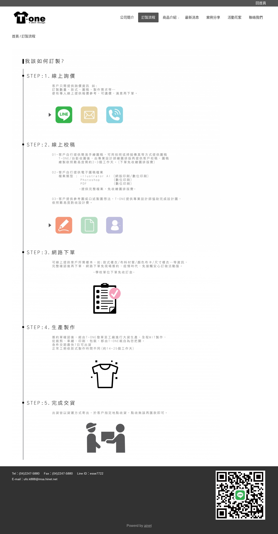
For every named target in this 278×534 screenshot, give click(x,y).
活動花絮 (235, 17)
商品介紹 (170, 17)
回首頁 (261, 3)
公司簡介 (127, 17)
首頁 (15, 36)
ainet (148, 525)
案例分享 (213, 17)
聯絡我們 (256, 17)
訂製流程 (148, 17)
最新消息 (192, 17)
